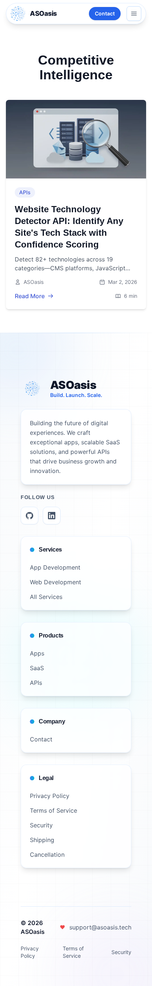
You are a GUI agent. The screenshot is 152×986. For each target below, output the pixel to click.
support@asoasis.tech (100, 927)
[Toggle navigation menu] (134, 13)
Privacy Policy (30, 952)
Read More (30, 296)
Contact (105, 13)
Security (121, 952)
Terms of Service (73, 952)
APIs (25, 192)
